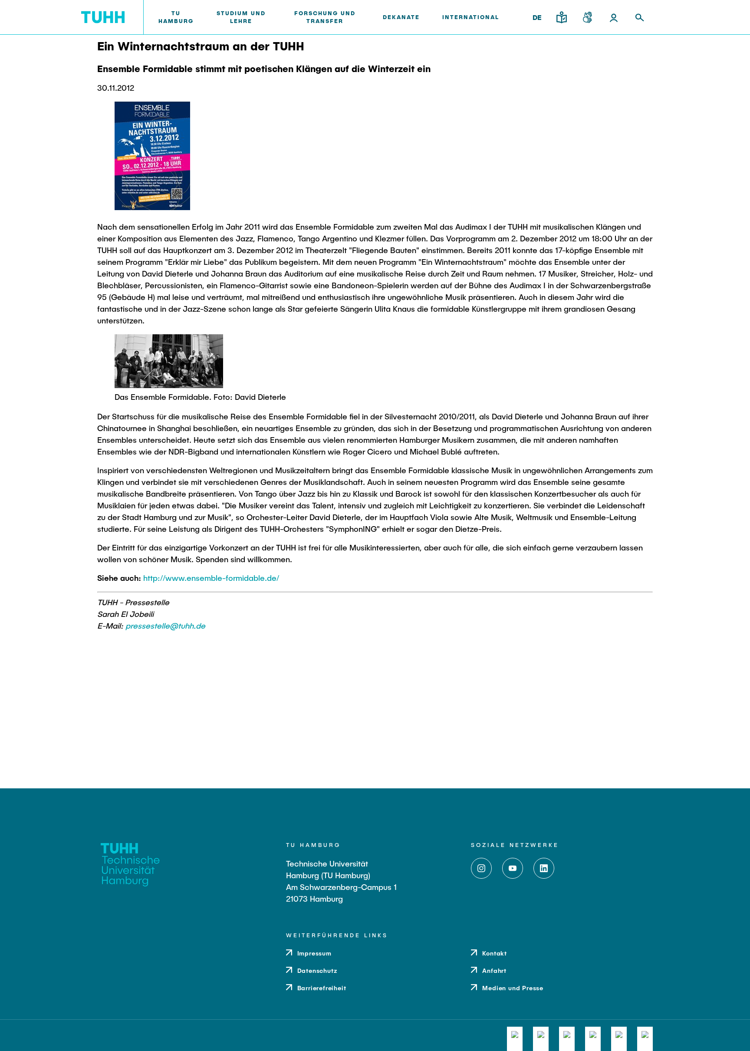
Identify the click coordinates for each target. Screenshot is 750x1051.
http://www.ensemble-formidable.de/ (211, 578)
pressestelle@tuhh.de (165, 625)
